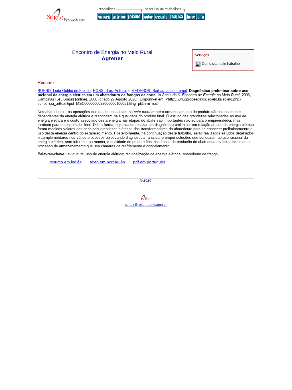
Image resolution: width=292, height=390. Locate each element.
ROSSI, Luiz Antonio (110, 91)
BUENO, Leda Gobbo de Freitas (64, 91)
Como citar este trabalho (221, 63)
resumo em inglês (65, 162)
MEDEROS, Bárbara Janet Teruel (159, 91)
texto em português (107, 162)
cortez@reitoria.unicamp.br (146, 205)
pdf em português (149, 162)
